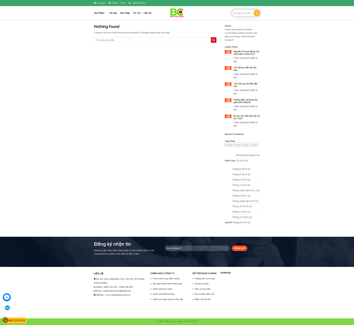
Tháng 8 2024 (239, 174)
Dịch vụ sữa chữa (202, 289)
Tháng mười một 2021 (243, 190)
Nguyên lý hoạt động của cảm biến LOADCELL (246, 52)
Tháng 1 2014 (239, 211)
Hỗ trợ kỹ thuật (202, 283)
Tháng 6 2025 (239, 169)
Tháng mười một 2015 (243, 201)
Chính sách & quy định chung (166, 278)
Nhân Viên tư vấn (203, 299)
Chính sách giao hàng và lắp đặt (168, 299)
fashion (238, 145)
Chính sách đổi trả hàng (164, 294)
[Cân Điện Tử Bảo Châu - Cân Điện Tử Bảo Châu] (177, 13)
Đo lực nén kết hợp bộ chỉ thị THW (247, 117)
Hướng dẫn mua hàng (205, 278)
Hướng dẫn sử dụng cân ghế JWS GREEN (246, 101)
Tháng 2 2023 (239, 185)
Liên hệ (147, 13)
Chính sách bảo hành (162, 289)
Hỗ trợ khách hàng (245, 155)
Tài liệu (113, 13)
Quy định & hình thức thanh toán (167, 283)
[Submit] (257, 13)
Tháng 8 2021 (239, 195)
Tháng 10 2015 (240, 206)
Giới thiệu (125, 13)
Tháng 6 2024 (239, 179)
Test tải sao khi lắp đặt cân (245, 85)
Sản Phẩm (99, 13)
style (246, 145)
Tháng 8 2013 (239, 222)
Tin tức (136, 13)
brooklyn (229, 145)
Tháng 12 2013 (240, 217)
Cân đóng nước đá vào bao (245, 68)
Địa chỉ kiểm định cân (204, 294)
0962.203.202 (16, 320)
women (254, 145)
